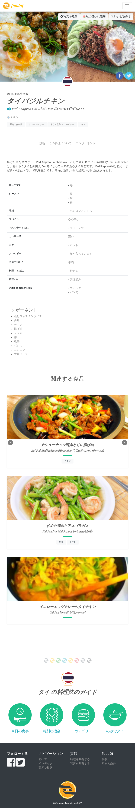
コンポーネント (85, 143)
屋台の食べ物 (16, 125)
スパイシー (69, 125)
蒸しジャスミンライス (28, 316)
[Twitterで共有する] (129, 76)
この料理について (60, 143)
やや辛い (73, 219)
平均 (71, 262)
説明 (42, 143)
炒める (74, 271)
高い (71, 236)
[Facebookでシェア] (120, 76)
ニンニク (19, 350)
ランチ (31, 125)
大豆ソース (21, 354)
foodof (17, 5)
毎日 (72, 185)
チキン (14, 117)
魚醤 (17, 341)
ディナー (40, 125)
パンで (74, 292)
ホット (74, 245)
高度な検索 (45, 768)
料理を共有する (80, 759)
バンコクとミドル (81, 211)
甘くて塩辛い (56, 125)
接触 (104, 759)
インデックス (46, 763)
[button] (10, 443)
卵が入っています (81, 254)
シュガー (19, 333)
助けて (42, 759)
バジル (18, 345)
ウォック (75, 288)
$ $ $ (83, 125)
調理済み (75, 279)
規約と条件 (109, 763)
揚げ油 (18, 329)
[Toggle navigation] (127, 5)
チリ (17, 320)
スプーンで (77, 228)
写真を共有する (80, 763)
